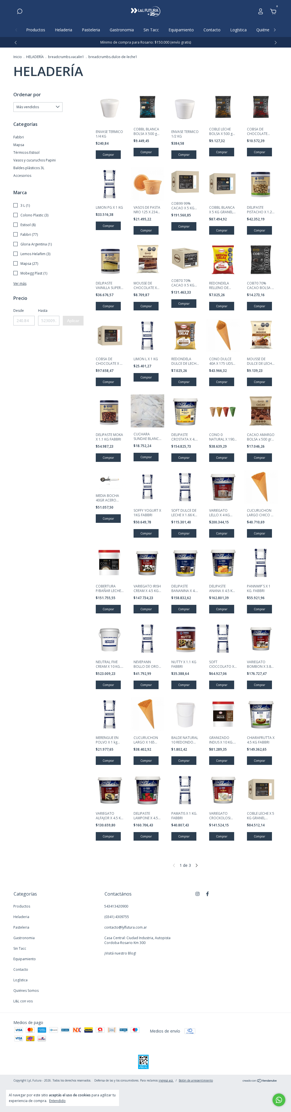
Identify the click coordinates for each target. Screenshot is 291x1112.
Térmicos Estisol (26, 152)
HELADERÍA (35, 56)
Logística (238, 29)
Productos (35, 29)
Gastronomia (122, 29)
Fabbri (18, 137)
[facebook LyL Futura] (207, 893)
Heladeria (63, 29)
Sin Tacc (151, 29)
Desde (18, 310)
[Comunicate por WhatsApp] (279, 1099)
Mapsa (18, 144)
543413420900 (116, 906)
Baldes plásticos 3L (28, 167)
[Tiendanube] (260, 1081)
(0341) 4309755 (116, 916)
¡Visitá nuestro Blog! (120, 953)
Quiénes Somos (26, 990)
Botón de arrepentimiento (196, 1080)
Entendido (57, 1100)
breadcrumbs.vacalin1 (66, 56)
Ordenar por (27, 94)
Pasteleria (91, 29)
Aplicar (73, 320)
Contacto (212, 29)
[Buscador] (19, 12)
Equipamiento (181, 29)
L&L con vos (23, 1001)
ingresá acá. (166, 1080)
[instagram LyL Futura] (197, 893)
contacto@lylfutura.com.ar (125, 927)
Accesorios (22, 175)
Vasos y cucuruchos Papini (34, 160)
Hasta (42, 310)
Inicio (17, 56)
